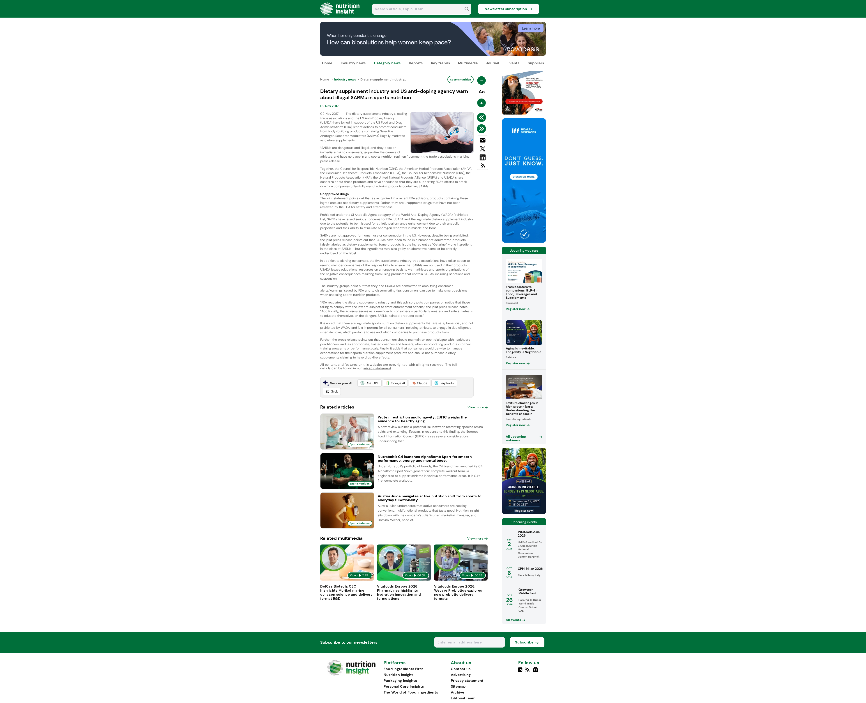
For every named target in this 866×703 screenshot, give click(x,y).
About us (461, 663)
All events (513, 620)
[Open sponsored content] (433, 54)
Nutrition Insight (398, 675)
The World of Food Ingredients (411, 692)
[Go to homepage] (351, 674)
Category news (387, 63)
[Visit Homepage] (340, 16)
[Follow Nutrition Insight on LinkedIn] (520, 671)
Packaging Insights (400, 680)
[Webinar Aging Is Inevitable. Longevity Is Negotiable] (524, 513)
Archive (457, 692)
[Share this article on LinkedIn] (482, 158)
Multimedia (468, 63)
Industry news (353, 63)
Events (513, 63)
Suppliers (536, 63)
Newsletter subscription (506, 9)
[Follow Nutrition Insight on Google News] (536, 671)
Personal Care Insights (404, 686)
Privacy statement (467, 680)
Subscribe (524, 642)
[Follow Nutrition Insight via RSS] (528, 671)
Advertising (461, 675)
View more (476, 407)
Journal (492, 63)
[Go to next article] (482, 128)
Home (327, 63)
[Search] (467, 9)
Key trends (440, 63)
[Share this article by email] (482, 141)
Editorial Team (463, 698)
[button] (369, 383)
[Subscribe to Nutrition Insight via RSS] (482, 167)
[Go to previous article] (482, 117)
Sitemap (458, 686)
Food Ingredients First (403, 669)
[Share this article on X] (482, 149)
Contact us (460, 669)
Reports (416, 63)
